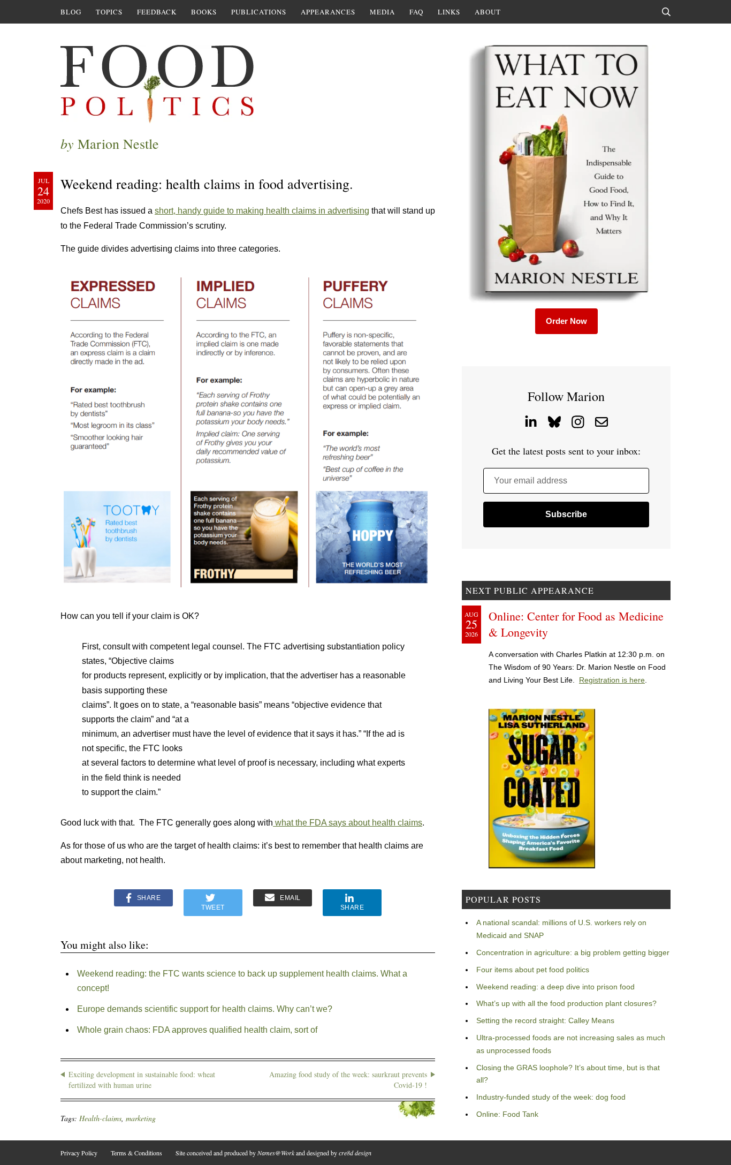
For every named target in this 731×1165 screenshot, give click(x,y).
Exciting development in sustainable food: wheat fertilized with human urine (141, 1079)
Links (449, 12)
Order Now (566, 321)
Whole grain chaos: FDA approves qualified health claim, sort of (197, 1029)
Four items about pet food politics (532, 969)
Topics (109, 12)
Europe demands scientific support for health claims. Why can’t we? (204, 1008)
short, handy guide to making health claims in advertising (262, 210)
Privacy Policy (78, 1152)
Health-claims (100, 1118)
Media (382, 12)
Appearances (328, 12)
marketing (141, 1118)
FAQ (416, 12)
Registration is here (612, 680)
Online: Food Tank (507, 1114)
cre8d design (355, 1152)
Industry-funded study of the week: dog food (551, 1097)
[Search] (666, 12)
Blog (70, 12)
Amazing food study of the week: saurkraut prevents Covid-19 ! (348, 1079)
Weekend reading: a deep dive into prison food (555, 986)
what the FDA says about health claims (347, 822)
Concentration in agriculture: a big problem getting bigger (572, 952)
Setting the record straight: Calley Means (545, 1020)
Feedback (157, 12)
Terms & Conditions (136, 1152)
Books (204, 12)
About (488, 12)
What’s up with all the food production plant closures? (566, 1003)
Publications (258, 12)
